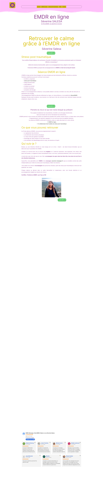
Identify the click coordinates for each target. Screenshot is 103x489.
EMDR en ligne (44, 6)
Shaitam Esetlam (69, 456)
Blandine (48, 456)
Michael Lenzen (59, 443)
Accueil (38, 6)
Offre (60, 6)
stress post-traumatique (30, 80)
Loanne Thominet (44, 443)
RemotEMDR (74, 95)
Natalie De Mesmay (30, 443)
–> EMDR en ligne (51, 122)
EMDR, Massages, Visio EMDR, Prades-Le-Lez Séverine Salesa (40, 433)
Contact (64, 6)
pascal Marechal (29, 456)
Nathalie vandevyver (75, 443)
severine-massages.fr (57, 161)
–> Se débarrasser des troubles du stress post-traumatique (52, 123)
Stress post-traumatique (53, 6)
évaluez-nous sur (29, 439)
